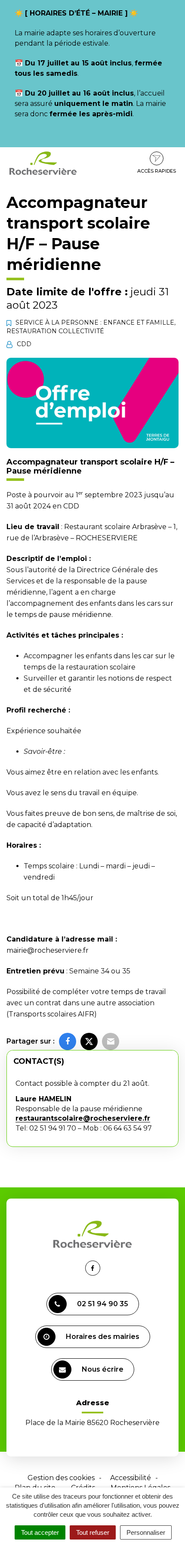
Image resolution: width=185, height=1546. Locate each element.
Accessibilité (130, 1478)
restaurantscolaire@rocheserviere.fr (82, 1118)
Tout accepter (40, 1532)
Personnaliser (145, 1532)
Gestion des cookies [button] (61, 1478)
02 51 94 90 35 (102, 1304)
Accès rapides (156, 171)
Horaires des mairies (102, 1336)
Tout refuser (92, 1532)
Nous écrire (102, 1369)
